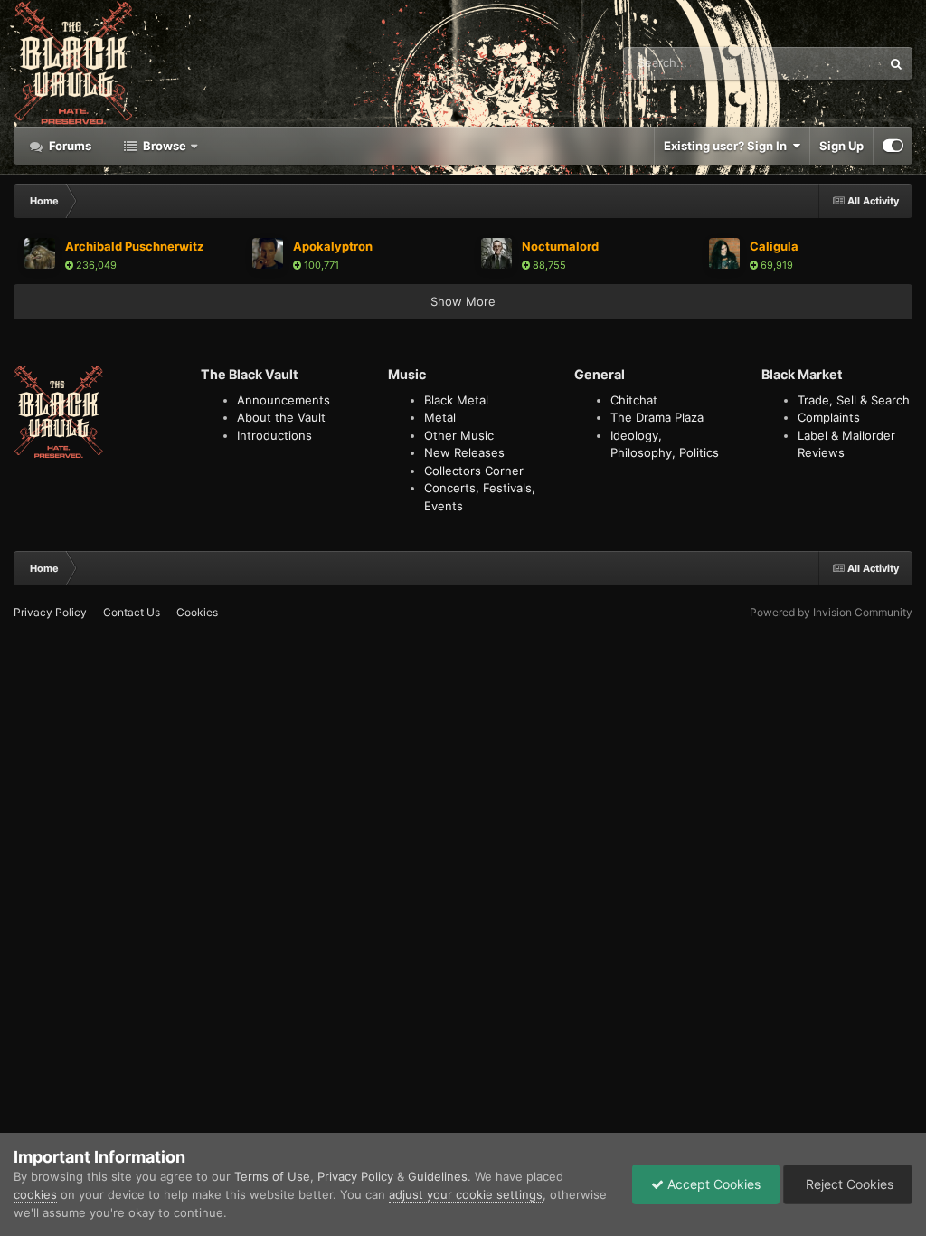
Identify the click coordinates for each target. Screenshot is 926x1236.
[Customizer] (893, 146)
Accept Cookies (712, 1184)
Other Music (459, 435)
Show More (463, 301)
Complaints (829, 417)
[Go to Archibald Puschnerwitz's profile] (39, 253)
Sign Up (841, 145)
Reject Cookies (847, 1184)
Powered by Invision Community (831, 612)
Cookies (197, 612)
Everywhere (825, 63)
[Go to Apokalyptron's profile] (267, 253)
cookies (35, 1194)
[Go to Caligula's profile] (724, 253)
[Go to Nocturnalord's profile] (496, 253)
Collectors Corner (474, 470)
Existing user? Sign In (728, 145)
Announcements (283, 400)
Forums (68, 145)
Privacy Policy (50, 612)
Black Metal (456, 400)
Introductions (274, 435)
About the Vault (281, 417)
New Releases (464, 452)
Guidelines (438, 1176)
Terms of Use (272, 1176)
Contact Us (131, 612)
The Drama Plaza (657, 417)
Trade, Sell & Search (854, 400)
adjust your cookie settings (466, 1194)
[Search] (896, 63)
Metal (440, 417)
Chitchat (633, 400)
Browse (163, 145)
